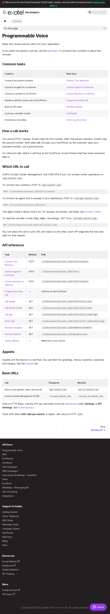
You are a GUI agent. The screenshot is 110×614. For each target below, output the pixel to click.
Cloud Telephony (10, 516)
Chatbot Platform (10, 569)
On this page (11, 28)
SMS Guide (7, 520)
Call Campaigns (9, 467)
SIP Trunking (8, 574)
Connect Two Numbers (77, 80)
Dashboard (7, 565)
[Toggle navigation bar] (4, 12)
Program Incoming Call (77, 100)
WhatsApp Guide (10, 524)
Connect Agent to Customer (80, 87)
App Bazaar (7, 532)
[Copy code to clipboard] (104, 193)
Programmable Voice (12, 450)
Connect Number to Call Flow (80, 93)
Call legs (9, 314)
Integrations (8, 496)
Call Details (71, 113)
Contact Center (93, 211)
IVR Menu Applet (74, 107)
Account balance (13, 334)
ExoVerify (6, 483)
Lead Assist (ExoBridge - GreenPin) (19, 475)
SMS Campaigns (10, 471)
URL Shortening (9, 491)
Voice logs (10, 321)
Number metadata (13, 327)
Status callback (12, 340)
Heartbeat (7, 462)
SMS (4, 454)
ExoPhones (7, 458)
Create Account (9, 590)
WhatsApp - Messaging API (15, 487)
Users (5, 479)
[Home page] (5, 21)
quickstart (53, 50)
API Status (7, 594)
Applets (30, 363)
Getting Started (9, 512)
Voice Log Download (76, 120)
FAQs (4, 545)
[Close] (108, 4)
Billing (5, 541)
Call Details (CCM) (13, 308)
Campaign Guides (10, 528)
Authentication (26, 407)
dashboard (71, 403)
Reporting (7, 537)
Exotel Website (9, 561)
